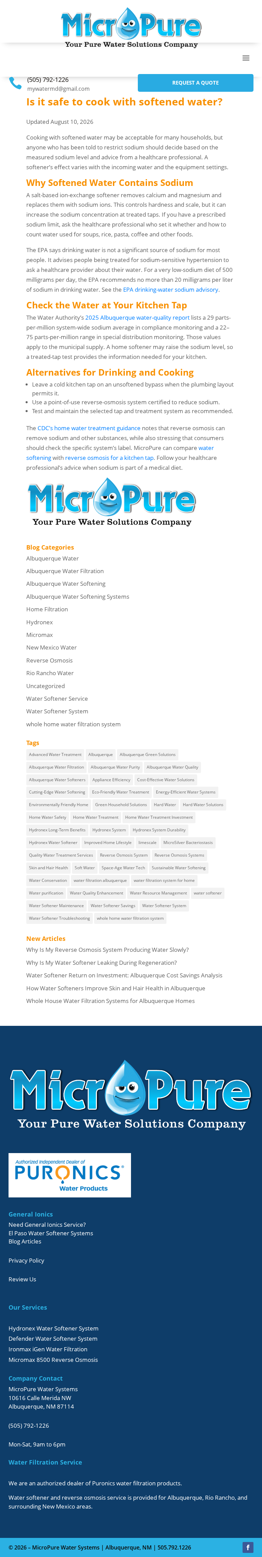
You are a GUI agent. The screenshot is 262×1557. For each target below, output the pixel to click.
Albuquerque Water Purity (115, 767)
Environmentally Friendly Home (58, 804)
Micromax (39, 635)
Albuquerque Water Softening (65, 583)
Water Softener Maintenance (56, 905)
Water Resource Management (158, 893)
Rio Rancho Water (50, 673)
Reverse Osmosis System (124, 855)
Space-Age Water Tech (123, 868)
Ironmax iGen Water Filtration (48, 1349)
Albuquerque (100, 754)
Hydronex (39, 622)
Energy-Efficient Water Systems (186, 792)
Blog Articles (25, 1241)
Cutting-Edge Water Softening (57, 792)
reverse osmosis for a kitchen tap (109, 458)
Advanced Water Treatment (55, 754)
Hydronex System (109, 830)
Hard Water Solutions (203, 804)
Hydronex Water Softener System (54, 1328)
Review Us (22, 1279)
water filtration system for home (164, 880)
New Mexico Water (51, 647)
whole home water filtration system (73, 724)
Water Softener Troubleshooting (59, 918)
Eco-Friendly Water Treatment (120, 792)
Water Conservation (48, 880)
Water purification (46, 893)
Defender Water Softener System (53, 1338)
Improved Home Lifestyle (108, 842)
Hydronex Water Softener (53, 842)
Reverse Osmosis (49, 660)
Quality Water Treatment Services (61, 855)
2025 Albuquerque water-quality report (137, 317)
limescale (148, 842)
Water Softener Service (57, 698)
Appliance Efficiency (111, 780)
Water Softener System (57, 711)
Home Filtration (47, 609)
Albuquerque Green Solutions (148, 754)
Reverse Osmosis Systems (179, 855)
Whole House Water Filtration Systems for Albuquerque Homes (110, 1001)
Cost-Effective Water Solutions (165, 780)
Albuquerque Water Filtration (65, 571)
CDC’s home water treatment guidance (89, 428)
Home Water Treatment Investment (159, 817)
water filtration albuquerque (100, 880)
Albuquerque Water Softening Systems (77, 596)
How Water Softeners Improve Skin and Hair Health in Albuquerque (115, 988)
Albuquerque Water (52, 558)
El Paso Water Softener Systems (51, 1233)
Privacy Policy (26, 1260)
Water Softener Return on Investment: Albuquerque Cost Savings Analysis (124, 975)
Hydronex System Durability (159, 830)
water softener (208, 893)
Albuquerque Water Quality (172, 767)
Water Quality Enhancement (96, 893)
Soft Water (85, 868)
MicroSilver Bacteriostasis (188, 842)
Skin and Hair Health (48, 868)
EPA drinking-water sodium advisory (170, 289)
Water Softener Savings (113, 905)
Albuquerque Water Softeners (57, 780)
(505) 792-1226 (48, 79)
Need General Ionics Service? (47, 1224)
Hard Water (165, 804)
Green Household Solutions (121, 804)
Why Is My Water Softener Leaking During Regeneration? (101, 962)
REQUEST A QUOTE (195, 82)
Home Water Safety (47, 817)
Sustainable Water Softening (179, 868)
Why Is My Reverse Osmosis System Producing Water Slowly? (107, 950)
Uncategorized (45, 686)
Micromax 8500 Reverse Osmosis (53, 1360)
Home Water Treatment (95, 817)
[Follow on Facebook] (248, 1547)
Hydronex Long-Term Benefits (57, 830)
